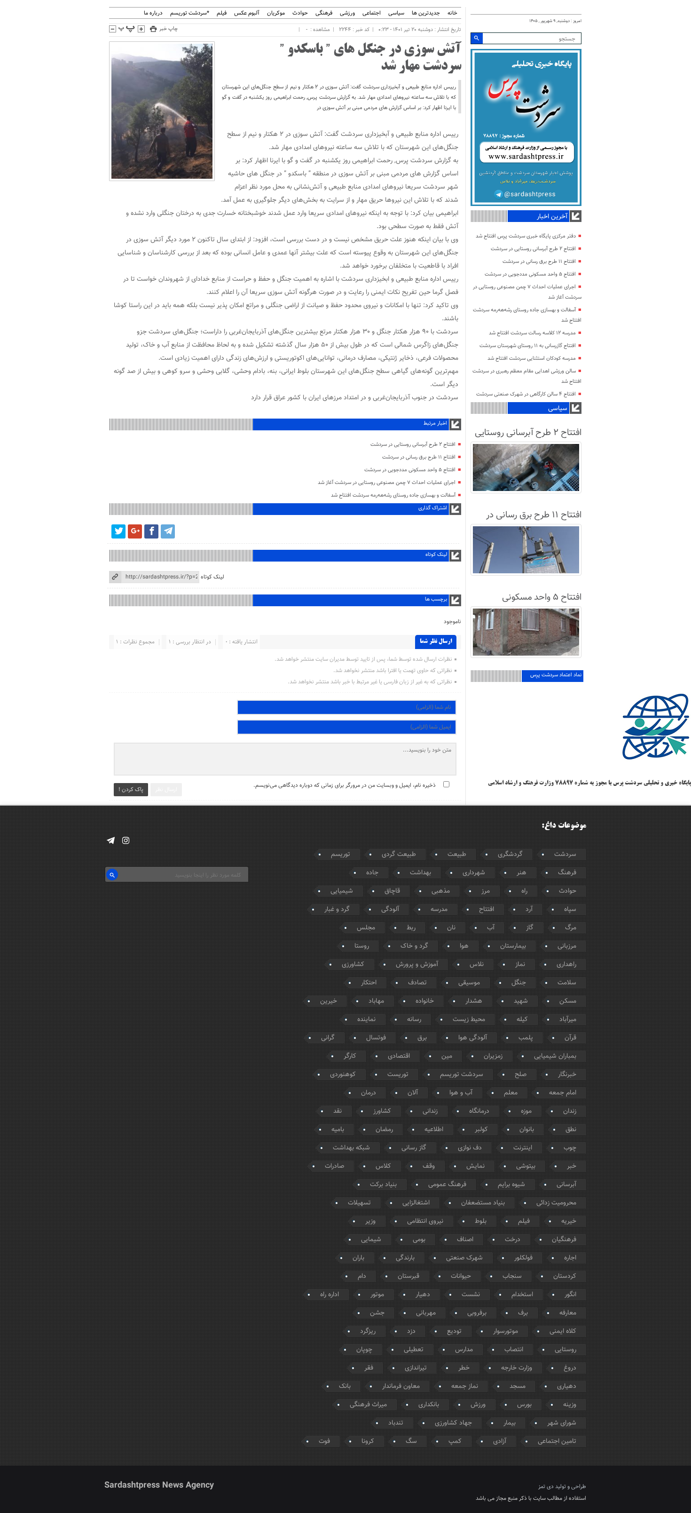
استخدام (522, 1295)
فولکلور (523, 1258)
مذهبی (441, 891)
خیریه (568, 1221)
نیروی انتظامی (425, 1221)
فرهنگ (567, 873)
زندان (569, 1111)
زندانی (430, 1111)
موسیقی (469, 983)
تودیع (454, 1331)
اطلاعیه (433, 1130)
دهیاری (566, 1386)
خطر (464, 1368)
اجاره (570, 1258)
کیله (522, 1019)
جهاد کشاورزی (453, 1423)
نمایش (475, 1166)
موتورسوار (505, 1331)
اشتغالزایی (416, 1203)
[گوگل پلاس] (135, 531)
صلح (520, 1074)
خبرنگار (567, 1074)
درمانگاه (479, 1111)
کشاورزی (353, 964)
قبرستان (408, 1276)
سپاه (570, 909)
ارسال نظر (166, 789)
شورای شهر (561, 1423)
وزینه (569, 1405)
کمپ (455, 1441)
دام (362, 1276)
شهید (521, 1001)
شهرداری (474, 873)
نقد (337, 1111)
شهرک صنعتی (464, 1258)
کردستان (564, 1276)
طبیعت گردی (399, 854)
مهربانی (426, 1313)
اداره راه (329, 1295)
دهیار (423, 1295)
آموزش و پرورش (417, 964)
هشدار (473, 1001)
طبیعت (457, 854)
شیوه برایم (511, 1185)
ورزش (478, 1405)
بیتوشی (525, 1166)
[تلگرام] (168, 531)
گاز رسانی (413, 1148)
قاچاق (392, 891)
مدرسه (439, 909)
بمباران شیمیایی (555, 1056)
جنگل (518, 983)
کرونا (367, 1441)
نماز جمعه (464, 1386)
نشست (471, 1295)
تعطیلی (414, 1350)
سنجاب (512, 1276)
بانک (345, 1386)
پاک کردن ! (130, 789)
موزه (526, 1111)
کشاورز (382, 1111)
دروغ (570, 1368)
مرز (485, 891)
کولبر (481, 1130)
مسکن (567, 1001)
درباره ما (153, 13)
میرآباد (567, 1019)
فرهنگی (323, 13)
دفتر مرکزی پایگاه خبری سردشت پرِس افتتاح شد (526, 236)
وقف (429, 1166)
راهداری (566, 964)
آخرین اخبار (552, 217)
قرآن (570, 1038)
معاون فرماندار (401, 1386)
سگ (411, 1441)
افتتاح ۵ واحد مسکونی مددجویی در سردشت (409, 470)
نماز (520, 964)
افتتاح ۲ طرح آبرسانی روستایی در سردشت (412, 445)
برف (523, 1313)
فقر (368, 1368)
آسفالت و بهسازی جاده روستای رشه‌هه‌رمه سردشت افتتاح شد (393, 495)
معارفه (567, 1313)
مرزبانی (567, 946)
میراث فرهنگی (368, 1405)
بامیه (337, 1130)
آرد (529, 909)
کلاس (383, 1166)
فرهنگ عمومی (447, 1185)
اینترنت (522, 1148)
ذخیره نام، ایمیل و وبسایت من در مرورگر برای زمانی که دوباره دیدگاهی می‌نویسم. (344, 785)
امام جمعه (562, 1093)
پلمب (525, 1038)
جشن (377, 1313)
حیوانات (461, 1276)
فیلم (222, 13)
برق (422, 1038)
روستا (361, 946)
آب (491, 928)
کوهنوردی (343, 1074)
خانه (452, 13)
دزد (411, 1331)
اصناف (465, 1240)
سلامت (567, 983)
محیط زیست (469, 1019)
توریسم (340, 854)
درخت (512, 1240)
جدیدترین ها (426, 13)
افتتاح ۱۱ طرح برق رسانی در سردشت (418, 457)
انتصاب (513, 1350)
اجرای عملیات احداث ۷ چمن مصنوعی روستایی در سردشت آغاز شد (386, 483)
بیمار (509, 1423)
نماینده (366, 1019)
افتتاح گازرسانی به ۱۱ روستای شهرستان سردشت (527, 346)
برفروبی (477, 1313)
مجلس (366, 928)
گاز (530, 928)
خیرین (328, 1001)
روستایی (565, 1350)
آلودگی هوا (472, 1038)
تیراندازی (416, 1368)
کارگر (350, 1056)
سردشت (565, 854)
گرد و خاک (414, 946)
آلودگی (390, 909)
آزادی (499, 1441)
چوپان (364, 1350)
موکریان (276, 13)
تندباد (395, 1423)
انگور (570, 1295)
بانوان (526, 1130)
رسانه (414, 1019)
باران (358, 1258)
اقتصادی (399, 1056)
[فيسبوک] (151, 531)
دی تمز (546, 1486)
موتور (377, 1295)
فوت (324, 1441)
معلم (511, 1093)
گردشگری (510, 854)
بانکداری (428, 1405)
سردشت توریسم (461, 1074)
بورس (524, 1405)
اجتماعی (371, 13)
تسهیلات (359, 1203)
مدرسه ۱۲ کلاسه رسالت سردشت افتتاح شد (532, 333)
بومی (419, 1240)
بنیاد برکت (383, 1185)
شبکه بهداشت (351, 1148)
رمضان (384, 1130)
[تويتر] (118, 531)
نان (451, 928)
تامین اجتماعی (557, 1441)
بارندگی (405, 1258)
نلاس (477, 964)
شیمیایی (341, 891)
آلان (413, 1093)
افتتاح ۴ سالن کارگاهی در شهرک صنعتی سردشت (526, 394)
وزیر (370, 1221)
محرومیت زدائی (556, 1203)
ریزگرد (368, 1331)
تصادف (417, 983)
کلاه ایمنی (563, 1331)
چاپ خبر (168, 29)
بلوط (481, 1221)
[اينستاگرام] (125, 840)
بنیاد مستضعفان (483, 1203)
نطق (570, 1130)
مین (446, 1056)
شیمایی (371, 1240)
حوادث (300, 13)
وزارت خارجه (516, 1368)
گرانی (328, 1038)
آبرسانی (566, 1185)
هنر (521, 873)
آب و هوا (460, 1093)
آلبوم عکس (246, 13)
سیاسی (396, 13)
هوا (464, 946)
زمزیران (493, 1056)
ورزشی (347, 13)
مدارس (464, 1350)
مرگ (570, 928)
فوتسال (376, 1038)
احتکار (369, 983)
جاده (372, 873)
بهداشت (420, 873)
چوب (570, 1148)
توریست (397, 1074)
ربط (411, 928)
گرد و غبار (337, 909)
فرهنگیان (564, 1240)
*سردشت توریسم (189, 13)
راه (524, 891)
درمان (368, 1093)
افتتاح (486, 909)
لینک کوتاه (212, 577)
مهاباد (376, 1001)
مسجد (518, 1386)
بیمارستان (513, 946)
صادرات (334, 1166)
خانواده (425, 1001)
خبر (571, 1166)
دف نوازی (470, 1148)
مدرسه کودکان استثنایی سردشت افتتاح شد (531, 359)
